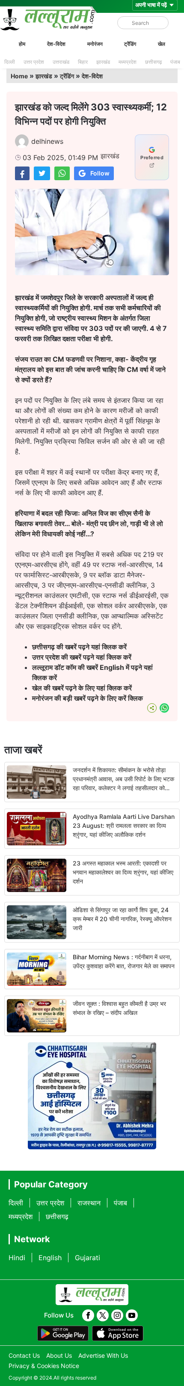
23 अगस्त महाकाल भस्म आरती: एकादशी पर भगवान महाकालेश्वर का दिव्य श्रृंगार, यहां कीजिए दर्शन (123, 872)
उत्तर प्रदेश (34, 62)
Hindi (17, 1257)
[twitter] (102, 1315)
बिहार (83, 62)
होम (22, 44)
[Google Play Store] (63, 1333)
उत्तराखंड (61, 62)
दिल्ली (9, 62)
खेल (161, 44)
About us (59, 1355)
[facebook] (88, 1315)
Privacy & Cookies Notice (44, 1365)
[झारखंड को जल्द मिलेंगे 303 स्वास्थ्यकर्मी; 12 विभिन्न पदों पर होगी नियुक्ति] (22, 173)
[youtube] (131, 1315)
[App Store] (117, 1333)
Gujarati (87, 1257)
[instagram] (117, 1315)
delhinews (47, 141)
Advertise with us (103, 1355)
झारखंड (103, 62)
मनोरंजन (95, 44)
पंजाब (175, 62)
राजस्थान (89, 1203)
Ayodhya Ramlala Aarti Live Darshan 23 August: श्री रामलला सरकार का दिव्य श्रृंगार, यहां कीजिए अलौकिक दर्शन (124, 825)
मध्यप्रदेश (128, 62)
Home (19, 76)
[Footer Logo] (92, 1295)
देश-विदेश (56, 44)
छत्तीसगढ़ (153, 62)
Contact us (24, 1355)
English (50, 1257)
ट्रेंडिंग (130, 44)
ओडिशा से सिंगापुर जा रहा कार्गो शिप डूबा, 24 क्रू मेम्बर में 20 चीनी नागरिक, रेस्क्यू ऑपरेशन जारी (122, 918)
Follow (100, 173)
